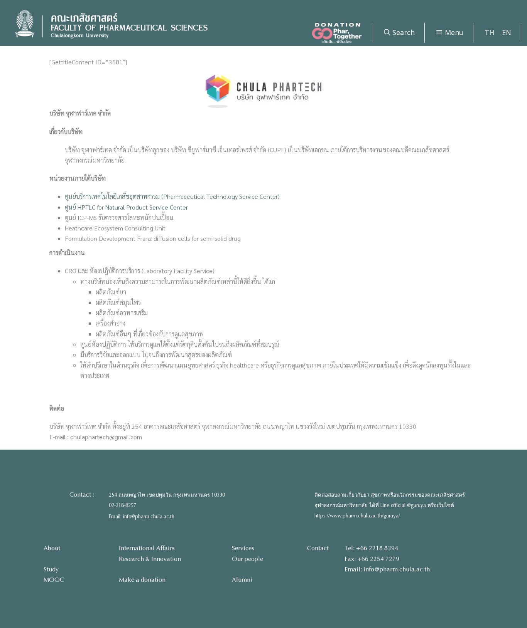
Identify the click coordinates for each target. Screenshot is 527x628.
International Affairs (147, 548)
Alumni (242, 579)
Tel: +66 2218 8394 (371, 548)
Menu (453, 32)
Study (51, 569)
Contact (318, 548)
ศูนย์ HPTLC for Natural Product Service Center (126, 207)
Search (402, 32)
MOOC (54, 579)
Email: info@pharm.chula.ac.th (141, 517)
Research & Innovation (150, 559)
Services (243, 548)
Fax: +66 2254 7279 (372, 559)
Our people (247, 559)
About (52, 548)
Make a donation (142, 579)
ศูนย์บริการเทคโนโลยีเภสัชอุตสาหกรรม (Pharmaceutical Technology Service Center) (172, 196)
